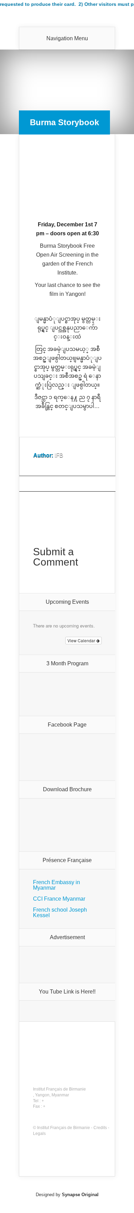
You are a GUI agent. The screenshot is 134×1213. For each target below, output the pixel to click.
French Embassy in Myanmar (56, 885)
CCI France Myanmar (59, 899)
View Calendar (81, 640)
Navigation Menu (67, 38)
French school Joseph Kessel (60, 912)
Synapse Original (80, 1194)
